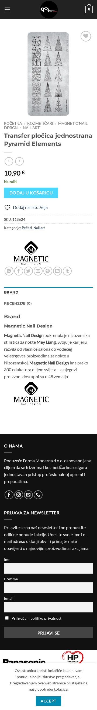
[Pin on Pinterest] (47, 271)
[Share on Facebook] (18, 271)
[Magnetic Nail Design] (31, 253)
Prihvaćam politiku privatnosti (37, 618)
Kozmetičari (40, 123)
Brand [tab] (11, 292)
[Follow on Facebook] (9, 494)
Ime (7, 559)
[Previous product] (19, 161)
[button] (7, 9)
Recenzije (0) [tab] (18, 303)
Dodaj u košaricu (31, 192)
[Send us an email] (28, 494)
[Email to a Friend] (38, 271)
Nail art (31, 128)
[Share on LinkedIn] (57, 271)
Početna (13, 123)
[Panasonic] (24, 662)
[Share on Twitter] (28, 271)
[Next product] (9, 161)
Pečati (27, 228)
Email (8, 598)
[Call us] (38, 494)
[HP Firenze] (72, 661)
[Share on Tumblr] (67, 271)
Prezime (11, 579)
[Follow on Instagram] (18, 494)
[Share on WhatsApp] (9, 271)
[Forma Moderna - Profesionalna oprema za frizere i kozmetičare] (48, 9)
